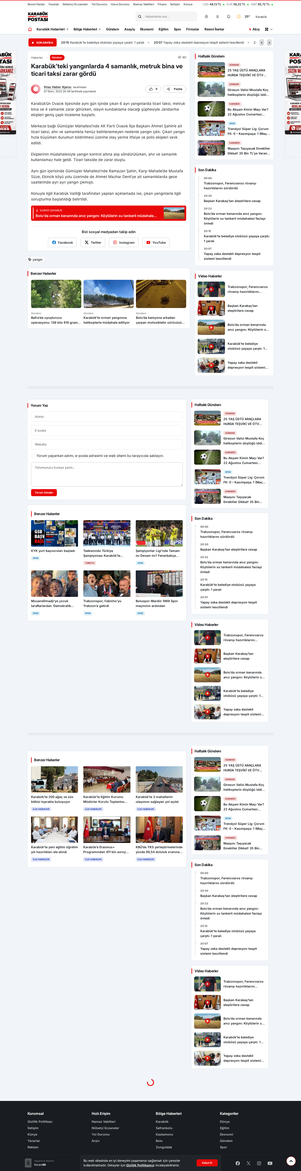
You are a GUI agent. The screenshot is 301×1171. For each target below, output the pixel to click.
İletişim (175, 4)
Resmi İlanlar (36, 4)
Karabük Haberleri (51, 29)
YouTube (159, 242)
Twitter (96, 242)
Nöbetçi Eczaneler (75, 4)
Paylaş (178, 89)
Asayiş (129, 29)
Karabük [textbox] (261, 17)
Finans (162, 4)
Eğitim (163, 29)
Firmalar (192, 29)
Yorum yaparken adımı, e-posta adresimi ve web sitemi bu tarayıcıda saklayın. (100, 455)
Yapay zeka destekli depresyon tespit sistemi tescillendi (111, 42)
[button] (217, 16)
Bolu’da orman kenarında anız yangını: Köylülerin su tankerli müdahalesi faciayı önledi (235, 218)
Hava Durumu (120, 4)
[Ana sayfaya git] (30, 29)
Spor (177, 29)
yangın (37, 259)
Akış (256, 29)
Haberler (37, 57)
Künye (188, 4)
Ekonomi (147, 29)
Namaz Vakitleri (143, 4)
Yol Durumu (99, 4)
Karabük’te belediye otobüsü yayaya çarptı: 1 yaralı (237, 238)
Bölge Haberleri (85, 29)
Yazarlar (53, 4)
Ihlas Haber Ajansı (58, 87)
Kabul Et (207, 1162)
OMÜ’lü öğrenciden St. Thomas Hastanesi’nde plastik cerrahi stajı (218, 42)
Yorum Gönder (44, 492)
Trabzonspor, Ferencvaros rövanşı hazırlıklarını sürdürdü (230, 185)
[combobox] (267, 16)
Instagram (127, 242)
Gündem (112, 29)
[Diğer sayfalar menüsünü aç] (268, 29)
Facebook (65, 242)
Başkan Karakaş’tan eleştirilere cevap (232, 201)
